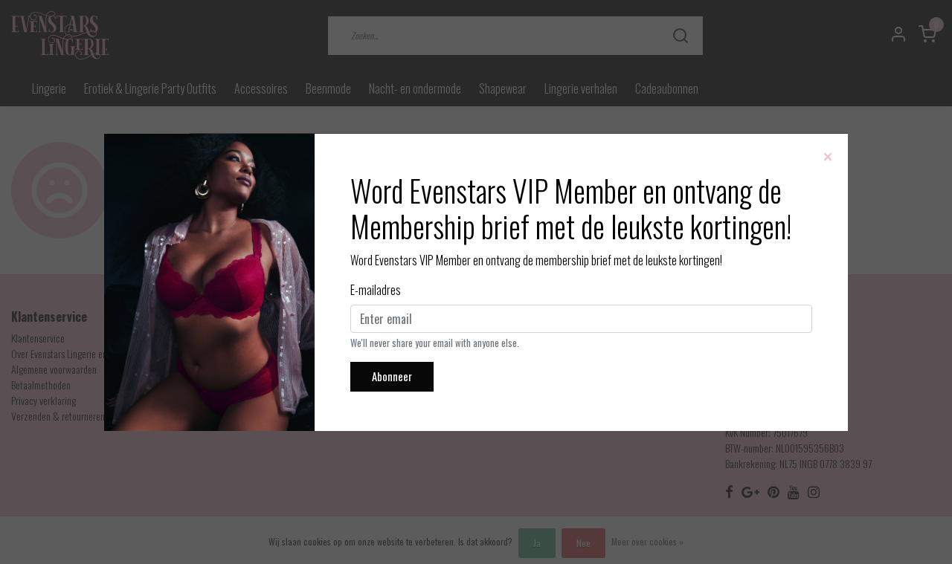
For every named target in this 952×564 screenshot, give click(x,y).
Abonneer (392, 376)
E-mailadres (375, 290)
